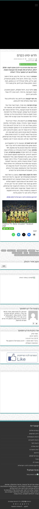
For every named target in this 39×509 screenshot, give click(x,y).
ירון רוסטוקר (31, 59)
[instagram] (18, 504)
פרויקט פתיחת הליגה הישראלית (28, 465)
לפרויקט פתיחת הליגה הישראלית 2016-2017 (22, 197)
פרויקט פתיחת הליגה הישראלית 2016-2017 (26, 255)
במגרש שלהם (34, 430)
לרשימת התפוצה (16, 506)
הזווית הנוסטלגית (33, 437)
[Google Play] (14, 504)
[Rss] (28, 504)
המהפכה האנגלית (32, 343)
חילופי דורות (34, 336)
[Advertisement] (19, 29)
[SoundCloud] (20, 504)
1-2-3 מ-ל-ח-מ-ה (32, 338)
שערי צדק (34, 334)
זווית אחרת (35, 446)
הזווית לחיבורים (30, 60)
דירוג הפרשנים (34, 434)
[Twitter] (25, 504)
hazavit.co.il (22, 250)
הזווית (3, 250)
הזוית (26, 253)
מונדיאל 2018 (34, 456)
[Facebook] (26, 504)
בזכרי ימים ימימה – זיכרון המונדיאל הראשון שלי (22, 341)
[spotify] (16, 504)
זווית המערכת (34, 450)
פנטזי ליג (36, 462)
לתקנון (26, 506)
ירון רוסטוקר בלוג (17, 253)
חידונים (36, 453)
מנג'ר (37, 459)
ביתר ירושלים (11, 250)
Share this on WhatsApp (29, 64)
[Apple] (22, 504)
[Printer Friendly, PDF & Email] (8, 228)
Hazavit (31, 250)
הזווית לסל (35, 443)
